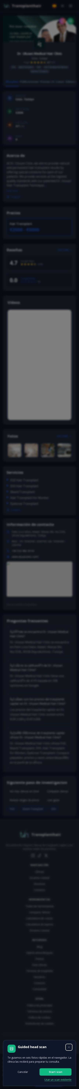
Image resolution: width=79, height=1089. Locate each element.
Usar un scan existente (57, 1079)
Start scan (55, 1072)
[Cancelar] (69, 1047)
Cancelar (23, 1072)
